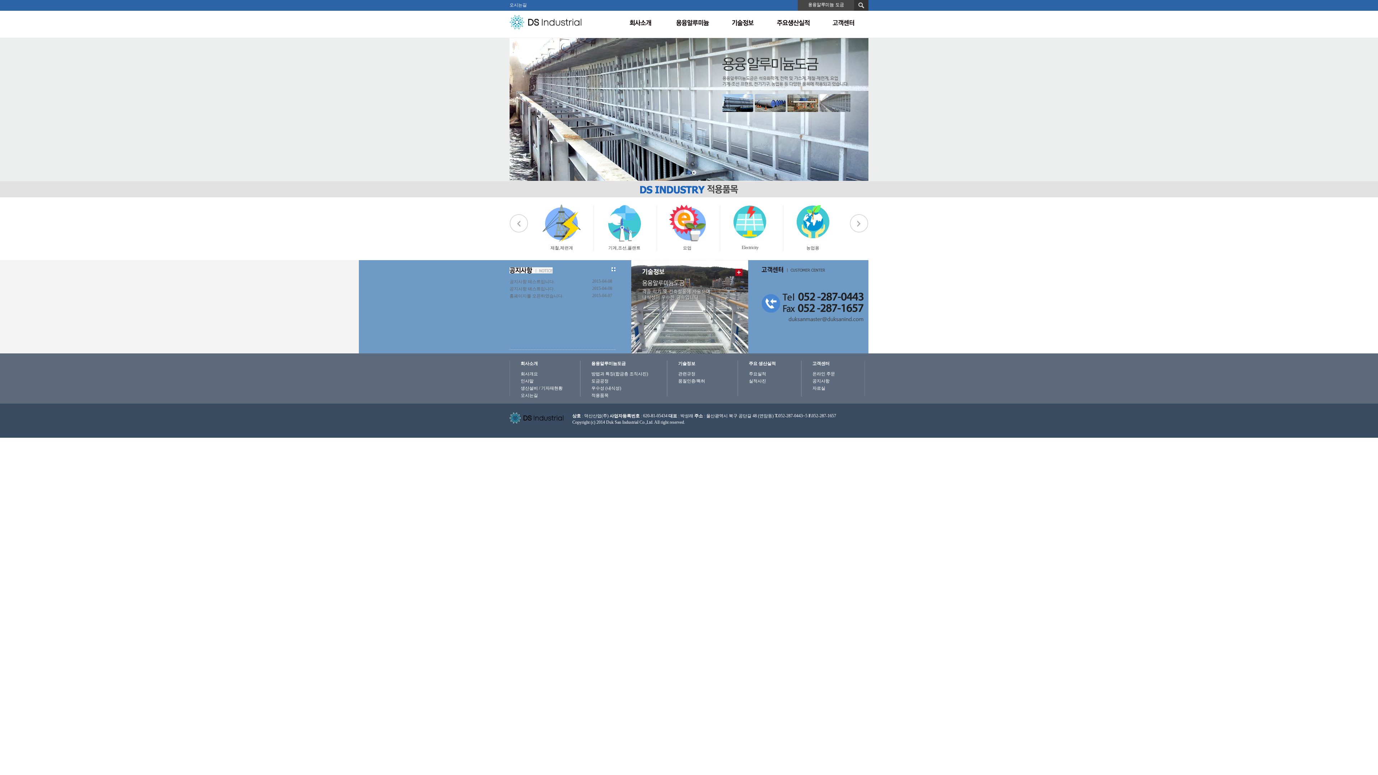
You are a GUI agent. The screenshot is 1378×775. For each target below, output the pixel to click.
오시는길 (518, 5)
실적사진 (757, 381)
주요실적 (757, 373)
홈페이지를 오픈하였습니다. (536, 296)
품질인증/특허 (691, 381)
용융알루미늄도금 (608, 363)
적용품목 (600, 395)
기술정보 (686, 363)
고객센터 (821, 363)
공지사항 (821, 381)
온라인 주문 (823, 373)
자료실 (818, 388)
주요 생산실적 (762, 363)
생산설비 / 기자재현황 (542, 388)
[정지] (537, 209)
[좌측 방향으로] (519, 223)
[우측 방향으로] (859, 223)
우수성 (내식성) (606, 388)
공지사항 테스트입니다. (532, 281)
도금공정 (600, 381)
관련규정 (686, 373)
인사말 (527, 381)
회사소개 (529, 363)
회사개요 (529, 373)
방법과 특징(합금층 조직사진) (619, 373)
